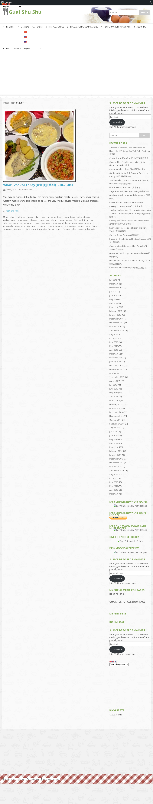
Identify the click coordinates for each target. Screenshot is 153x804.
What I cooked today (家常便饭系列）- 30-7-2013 (38, 185)
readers (80, 226)
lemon (68, 223)
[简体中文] (32, 31)
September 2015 (116, 377)
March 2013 (114, 493)
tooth (58, 229)
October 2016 (115, 326)
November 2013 (116, 462)
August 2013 (114, 474)
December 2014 (116, 412)
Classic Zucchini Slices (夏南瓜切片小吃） (127, 169)
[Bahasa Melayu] (32, 42)
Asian (53, 217)
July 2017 (113, 291)
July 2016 (113, 338)
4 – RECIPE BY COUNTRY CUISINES (116, 26)
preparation (70, 226)
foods (86, 220)
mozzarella (8, 226)
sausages (7, 229)
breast (66, 217)
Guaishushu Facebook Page (127, 601)
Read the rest (12, 210)
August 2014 (114, 427)
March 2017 (114, 307)
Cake (79, 217)
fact (75, 220)
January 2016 (115, 361)
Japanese (46, 223)
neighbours (31, 226)
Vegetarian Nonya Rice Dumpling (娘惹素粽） (129, 191)
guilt (10, 223)
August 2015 (114, 381)
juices (54, 223)
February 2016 (115, 357)
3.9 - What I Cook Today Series (19, 217)
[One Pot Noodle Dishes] (130, 541)
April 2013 (113, 490)
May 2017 (113, 299)
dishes (54, 220)
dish (48, 220)
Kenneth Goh (26, 189)
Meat (80, 223)
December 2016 (116, 318)
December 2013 (116, 458)
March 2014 (114, 447)
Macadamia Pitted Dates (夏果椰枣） (125, 187)
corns (19, 220)
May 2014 (113, 439)
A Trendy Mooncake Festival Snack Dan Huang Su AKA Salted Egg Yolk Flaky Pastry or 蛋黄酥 (129, 151)
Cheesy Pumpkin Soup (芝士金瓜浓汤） (126, 206)
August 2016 (114, 334)
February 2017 (115, 311)
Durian (62, 220)
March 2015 (114, 400)
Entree (69, 220)
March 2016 (114, 353)
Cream (26, 220)
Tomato (51, 229)
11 (40, 217)
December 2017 (116, 287)
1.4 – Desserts (23, 26)
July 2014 (113, 431)
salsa (88, 226)
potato (51, 226)
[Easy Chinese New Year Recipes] (130, 505)
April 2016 (113, 350)
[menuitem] (150, 2)
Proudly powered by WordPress (17, 779)
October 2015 (115, 373)
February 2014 (115, 451)
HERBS (30, 223)
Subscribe (117, 122)
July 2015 (113, 385)
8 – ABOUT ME (140, 26)
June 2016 (113, 342)
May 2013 (113, 486)
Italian (37, 223)
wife (93, 229)
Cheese (86, 217)
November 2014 (116, 416)
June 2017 (113, 295)
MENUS (87, 223)
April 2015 (113, 396)
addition (45, 217)
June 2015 (113, 388)
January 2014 (115, 455)
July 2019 (113, 280)
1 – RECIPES (8, 26)
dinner (42, 220)
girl (92, 220)
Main (74, 223)
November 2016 (116, 322)
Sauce (95, 226)
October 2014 (115, 420)
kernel (61, 223)
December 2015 (116, 365)
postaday (42, 226)
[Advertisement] (76, 74)
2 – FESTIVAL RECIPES (55, 26)
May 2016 (113, 346)
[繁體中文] (32, 36)
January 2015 (115, 408)
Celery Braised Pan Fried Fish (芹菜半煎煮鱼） (129, 158)
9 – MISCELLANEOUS (12, 48)
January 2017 (115, 315)
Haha (15, 223)
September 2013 (116, 470)
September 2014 (116, 423)
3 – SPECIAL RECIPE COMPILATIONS (82, 26)
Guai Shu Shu (25, 12)
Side (28, 229)
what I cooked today (81, 229)
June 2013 (113, 482)
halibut (23, 223)
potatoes (59, 226)
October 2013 (115, 466)
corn (13, 220)
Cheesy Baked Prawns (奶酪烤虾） (125, 235)
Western (66, 229)
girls (5, 223)
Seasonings (19, 229)
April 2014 (113, 443)
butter (73, 217)
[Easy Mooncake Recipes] (130, 552)
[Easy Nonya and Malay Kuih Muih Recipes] (130, 529)
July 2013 (113, 478)
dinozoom (54, 779)
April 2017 (113, 303)
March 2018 (114, 283)
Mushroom (20, 226)
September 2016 (116, 330)
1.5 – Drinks (37, 26)
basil (59, 217)
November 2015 (116, 369)
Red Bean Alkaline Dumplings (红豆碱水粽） (129, 267)
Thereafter (42, 229)
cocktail (6, 220)
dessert (34, 220)
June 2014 (113, 435)
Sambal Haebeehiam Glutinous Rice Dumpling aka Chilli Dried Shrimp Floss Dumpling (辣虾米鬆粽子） (130, 213)
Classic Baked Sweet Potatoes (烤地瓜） (127, 202)
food (80, 220)
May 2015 (113, 392)
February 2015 (115, 404)
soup (33, 229)
